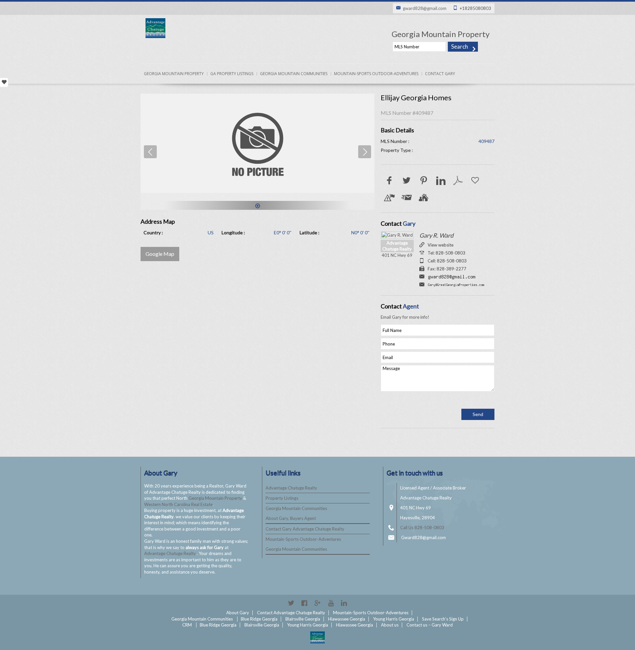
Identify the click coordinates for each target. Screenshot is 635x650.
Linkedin (344, 603)
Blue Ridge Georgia (259, 619)
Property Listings (282, 498)
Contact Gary (440, 73)
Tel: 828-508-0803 (446, 252)
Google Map (160, 254)
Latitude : (309, 232)
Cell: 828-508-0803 (447, 260)
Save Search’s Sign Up (443, 619)
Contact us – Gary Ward (429, 624)
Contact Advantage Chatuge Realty (291, 612)
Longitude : (233, 232)
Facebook (304, 603)
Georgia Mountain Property (174, 73)
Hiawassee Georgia (346, 619)
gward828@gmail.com (424, 8)
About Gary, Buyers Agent (291, 518)
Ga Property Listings (231, 73)
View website (440, 245)
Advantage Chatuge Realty (170, 553)
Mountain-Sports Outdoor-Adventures (376, 73)
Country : (153, 232)
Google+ (317, 603)
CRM (187, 624)
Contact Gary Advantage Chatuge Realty (305, 529)
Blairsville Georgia (302, 619)
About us (390, 624)
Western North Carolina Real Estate (178, 504)
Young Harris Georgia (393, 619)
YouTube (331, 603)
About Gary (237, 612)
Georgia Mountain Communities (293, 73)
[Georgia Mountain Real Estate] (317, 637)
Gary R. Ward (436, 235)
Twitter (291, 603)
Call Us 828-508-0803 (422, 527)
